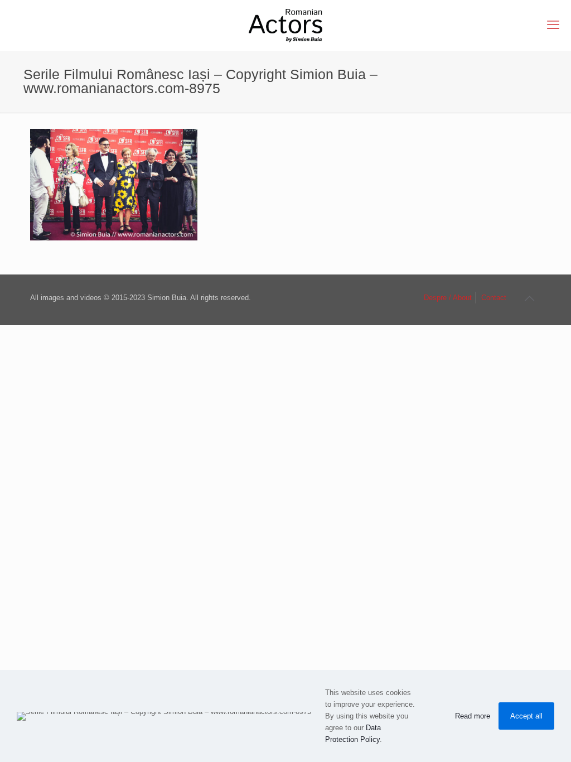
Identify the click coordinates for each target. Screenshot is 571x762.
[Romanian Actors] (285, 25)
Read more (472, 716)
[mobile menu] (553, 25)
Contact (493, 297)
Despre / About (448, 297)
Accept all (526, 716)
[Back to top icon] (529, 298)
